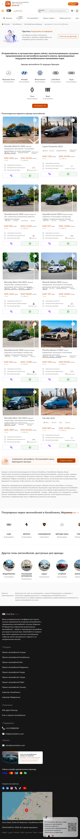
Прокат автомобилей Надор (13, 672)
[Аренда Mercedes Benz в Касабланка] (18, 265)
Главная (7, 24)
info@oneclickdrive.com (14, 734)
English (4, 832)
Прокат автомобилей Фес (12, 662)
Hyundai (24, 80)
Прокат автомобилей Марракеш (15, 667)
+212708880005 (12, 728)
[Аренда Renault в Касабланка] (56, 265)
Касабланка (17, 24)
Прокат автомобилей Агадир (14, 652)
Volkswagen (40, 80)
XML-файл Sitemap (10, 710)
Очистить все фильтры (68, 36)
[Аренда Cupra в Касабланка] (56, 130)
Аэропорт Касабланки (11, 692)
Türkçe (35, 832)
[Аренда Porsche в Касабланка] (56, 333)
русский (29, 832)
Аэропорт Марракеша (11, 697)
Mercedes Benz (8, 80)
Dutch (22, 832)
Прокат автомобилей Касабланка (15, 657)
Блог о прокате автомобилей (13, 715)
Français (16, 832)
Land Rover (56, 80)
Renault (32, 97)
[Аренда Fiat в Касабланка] (56, 401)
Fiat (48, 97)
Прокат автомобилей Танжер (14, 687)
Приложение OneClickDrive (20, 2)
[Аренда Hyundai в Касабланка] (18, 130)
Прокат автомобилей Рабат (13, 682)
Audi (71, 80)
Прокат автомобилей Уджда (13, 677)
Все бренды (38, 106)
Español (41, 832)
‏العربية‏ (10, 832)
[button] (2, 10)
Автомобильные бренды (33, 24)
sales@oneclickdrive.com (15, 745)
